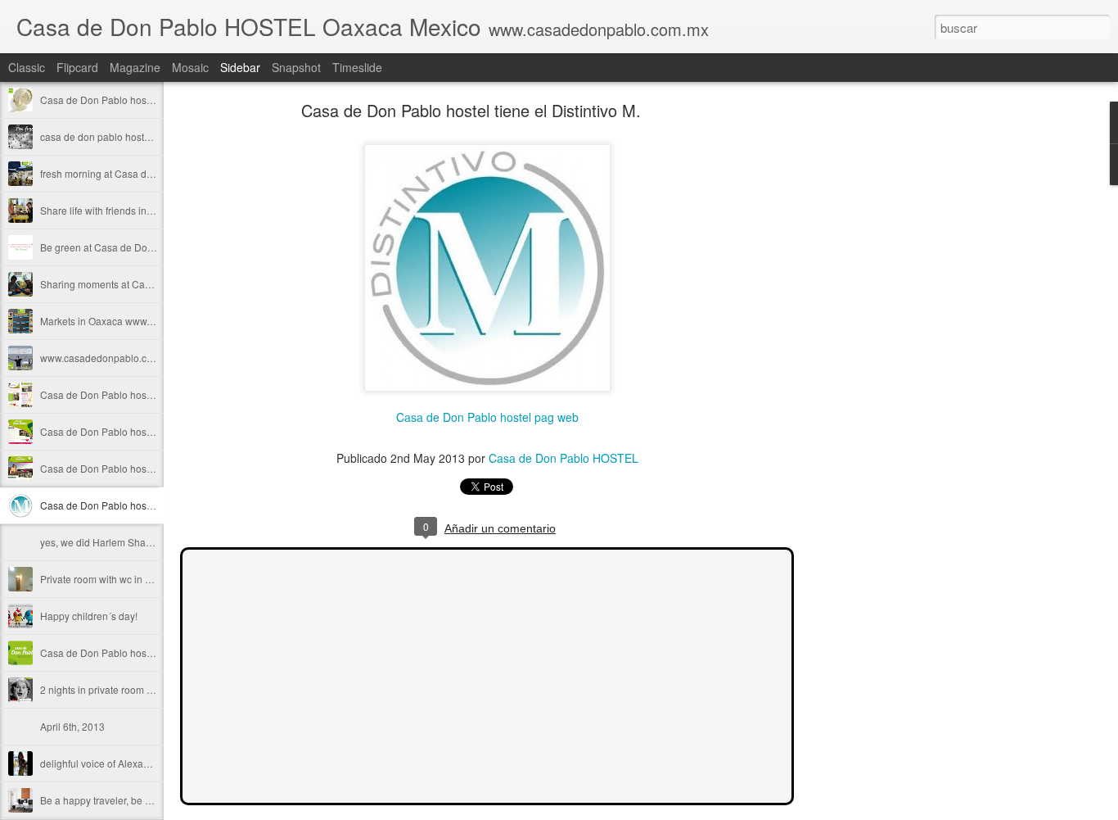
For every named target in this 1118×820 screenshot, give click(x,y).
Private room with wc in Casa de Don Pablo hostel (151, 579)
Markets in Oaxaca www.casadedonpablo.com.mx (150, 321)
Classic (26, 67)
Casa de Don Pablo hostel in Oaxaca (122, 431)
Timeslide (357, 67)
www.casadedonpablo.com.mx (108, 358)
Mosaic (190, 67)
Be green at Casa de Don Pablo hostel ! (128, 247)
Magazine (135, 67)
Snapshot (296, 67)
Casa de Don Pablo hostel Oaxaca (117, 99)
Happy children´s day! (88, 616)
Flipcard (77, 67)
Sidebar (240, 67)
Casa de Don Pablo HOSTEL (563, 458)
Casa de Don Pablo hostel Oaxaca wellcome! (140, 468)
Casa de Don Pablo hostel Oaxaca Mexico (134, 652)
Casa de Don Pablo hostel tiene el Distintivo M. (144, 505)
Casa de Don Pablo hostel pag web (487, 417)
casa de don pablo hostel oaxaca (113, 136)
